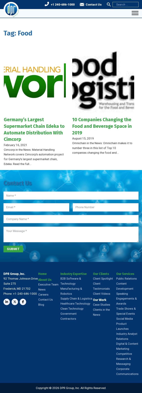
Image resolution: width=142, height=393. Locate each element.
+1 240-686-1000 (63, 4)
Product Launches (122, 326)
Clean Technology (71, 308)
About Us (44, 280)
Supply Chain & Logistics (76, 298)
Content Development (124, 286)
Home (42, 274)
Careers (43, 294)
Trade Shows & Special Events (126, 311)
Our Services (125, 274)
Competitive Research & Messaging (124, 359)
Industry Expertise (73, 274)
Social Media (124, 318)
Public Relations (126, 278)
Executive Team (48, 284)
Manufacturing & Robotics (71, 291)
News (42, 289)
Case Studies (101, 304)
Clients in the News (101, 312)
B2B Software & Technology (70, 281)
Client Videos (101, 293)
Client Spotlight (103, 278)
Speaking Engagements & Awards (126, 298)
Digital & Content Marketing (127, 346)
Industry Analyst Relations (126, 336)
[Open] (135, 13)
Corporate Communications (127, 371)
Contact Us (94, 4)
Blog (41, 304)
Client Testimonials (101, 286)
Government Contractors (68, 316)
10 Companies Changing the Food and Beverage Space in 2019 (102, 126)
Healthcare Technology (75, 303)
